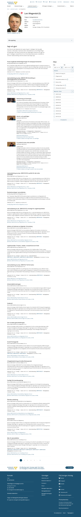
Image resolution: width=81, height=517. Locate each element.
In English (46, 1)
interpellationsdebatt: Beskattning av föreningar (30, 112)
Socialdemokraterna (37, 19)
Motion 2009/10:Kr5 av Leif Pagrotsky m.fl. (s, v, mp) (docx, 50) (21, 188)
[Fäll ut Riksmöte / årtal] (72, 91)
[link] (17, 460)
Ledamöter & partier (14, 9)
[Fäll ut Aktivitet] (72, 71)
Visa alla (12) (67, 119)
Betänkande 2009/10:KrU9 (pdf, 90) (26, 137)
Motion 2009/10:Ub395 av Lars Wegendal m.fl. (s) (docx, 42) (21, 337)
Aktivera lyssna (66, 1)
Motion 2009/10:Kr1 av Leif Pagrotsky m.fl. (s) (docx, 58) (20, 280)
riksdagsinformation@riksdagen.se (16, 489)
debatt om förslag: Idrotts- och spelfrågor (28, 138)
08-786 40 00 (11, 480)
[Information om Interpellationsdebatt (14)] (67, 79)
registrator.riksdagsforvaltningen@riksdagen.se (19, 499)
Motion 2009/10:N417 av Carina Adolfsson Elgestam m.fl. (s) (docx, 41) (23, 241)
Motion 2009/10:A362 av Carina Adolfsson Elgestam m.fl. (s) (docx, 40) (23, 395)
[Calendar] (61, 67)
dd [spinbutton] (59, 67)
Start (8, 9)
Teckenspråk (39, 1)
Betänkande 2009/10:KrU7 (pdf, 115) (26, 167)
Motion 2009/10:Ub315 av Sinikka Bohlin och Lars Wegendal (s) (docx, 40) (24, 414)
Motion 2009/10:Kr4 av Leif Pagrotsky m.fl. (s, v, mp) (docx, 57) (21, 222)
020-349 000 (11, 487)
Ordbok (60, 1)
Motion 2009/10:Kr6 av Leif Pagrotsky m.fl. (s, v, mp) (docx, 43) (21, 94)
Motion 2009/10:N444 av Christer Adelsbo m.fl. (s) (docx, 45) (21, 357)
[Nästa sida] (40, 460)
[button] (19, 6)
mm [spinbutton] (57, 67)
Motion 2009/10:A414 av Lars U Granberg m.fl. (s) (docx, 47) (21, 454)
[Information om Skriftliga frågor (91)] (65, 85)
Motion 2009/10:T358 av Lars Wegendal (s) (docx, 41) (19, 434)
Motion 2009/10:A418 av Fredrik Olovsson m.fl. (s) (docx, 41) (21, 299)
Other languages (53, 1)
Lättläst (33, 1)
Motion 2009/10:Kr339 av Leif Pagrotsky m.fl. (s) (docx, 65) (20, 260)
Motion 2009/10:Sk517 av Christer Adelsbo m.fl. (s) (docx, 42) (21, 376)
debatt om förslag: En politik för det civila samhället (30, 169)
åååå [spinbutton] (55, 67)
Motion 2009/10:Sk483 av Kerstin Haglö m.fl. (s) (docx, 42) (20, 318)
